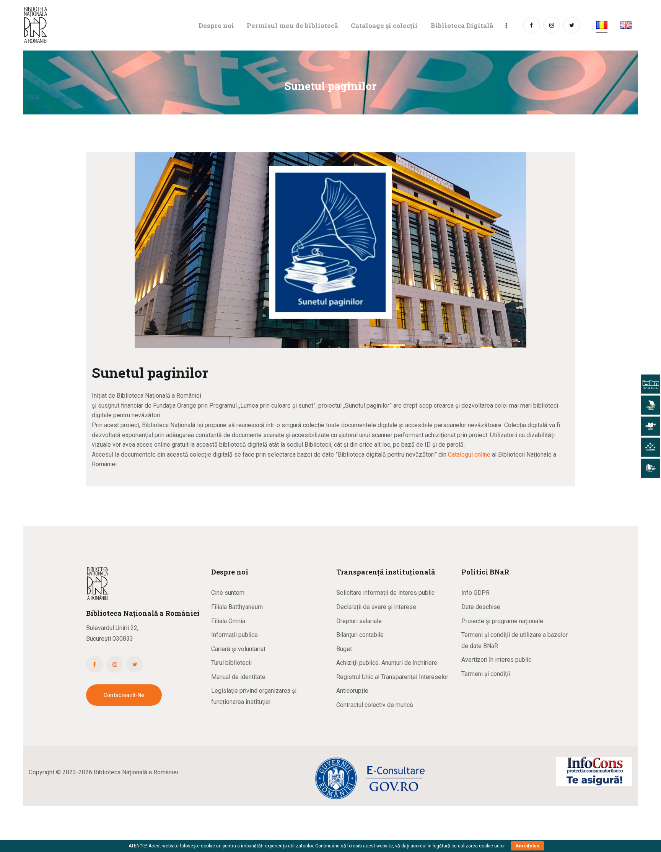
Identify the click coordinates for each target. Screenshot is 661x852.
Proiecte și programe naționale (502, 621)
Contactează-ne (124, 695)
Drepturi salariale (359, 621)
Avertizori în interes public (496, 659)
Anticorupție (352, 690)
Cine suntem (227, 592)
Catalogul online (469, 454)
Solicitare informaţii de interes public (385, 592)
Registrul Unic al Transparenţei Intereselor (392, 677)
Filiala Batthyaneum (237, 606)
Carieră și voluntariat (238, 649)
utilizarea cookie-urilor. (482, 846)
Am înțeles (527, 846)
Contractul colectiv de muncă (374, 704)
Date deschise (480, 606)
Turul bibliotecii (231, 662)
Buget (344, 649)
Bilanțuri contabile (360, 634)
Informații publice (234, 634)
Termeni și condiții (485, 673)
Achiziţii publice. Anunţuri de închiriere (386, 662)
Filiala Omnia (228, 621)
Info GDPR (475, 592)
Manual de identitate (238, 677)
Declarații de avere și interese (376, 606)
